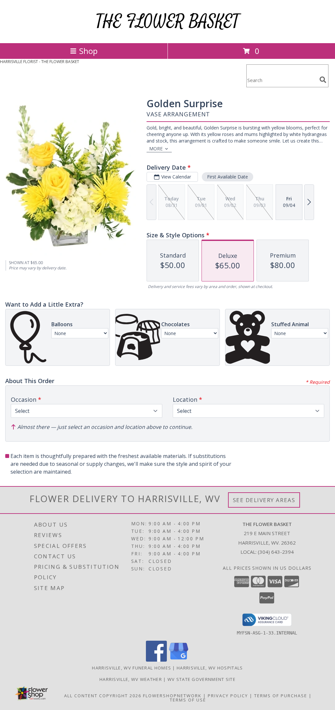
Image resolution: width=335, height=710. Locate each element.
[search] (323, 79)
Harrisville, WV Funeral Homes (131, 668)
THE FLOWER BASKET (167, 21)
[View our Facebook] (156, 660)
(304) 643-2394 (276, 552)
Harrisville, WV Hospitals (210, 668)
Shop (88, 50)
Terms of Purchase (280, 696)
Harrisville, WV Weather (130, 679)
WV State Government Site (202, 679)
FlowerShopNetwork (172, 696)
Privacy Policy (228, 696)
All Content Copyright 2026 (102, 696)
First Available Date (227, 177)
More (156, 148)
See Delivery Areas (264, 500)
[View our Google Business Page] (178, 660)
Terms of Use (188, 700)
